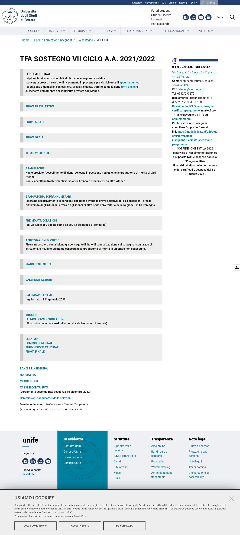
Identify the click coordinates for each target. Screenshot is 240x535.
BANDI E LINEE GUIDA (34, 368)
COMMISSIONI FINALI (39, 343)
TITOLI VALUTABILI (38, 153)
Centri (117, 461)
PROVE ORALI (34, 137)
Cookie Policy (80, 516)
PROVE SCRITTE (36, 122)
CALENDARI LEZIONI (38, 279)
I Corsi (37, 40)
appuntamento (128, 82)
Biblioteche (120, 467)
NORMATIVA (28, 375)
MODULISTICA (29, 381)
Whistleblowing (160, 467)
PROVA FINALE (35, 351)
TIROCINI (31, 315)
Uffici (117, 478)
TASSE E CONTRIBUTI (34, 387)
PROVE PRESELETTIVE (39, 106)
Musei (117, 472)
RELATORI (31, 339)
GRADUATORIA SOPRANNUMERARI (48, 196)
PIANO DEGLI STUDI (38, 264)
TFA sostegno (84, 40)
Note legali (195, 461)
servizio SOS (180, 85)
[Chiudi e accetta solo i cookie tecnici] (231, 498)
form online (128, 86)
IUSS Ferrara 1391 (125, 456)
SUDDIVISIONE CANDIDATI (42, 347)
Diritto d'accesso (199, 446)
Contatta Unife (73, 446)
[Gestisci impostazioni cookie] (237, 268)
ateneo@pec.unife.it (191, 89)
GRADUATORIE (34, 168)
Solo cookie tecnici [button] (35, 525)
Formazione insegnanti (58, 40)
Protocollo (157, 461)
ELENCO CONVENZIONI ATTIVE (45, 319)
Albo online (158, 446)
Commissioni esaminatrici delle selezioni (45, 398)
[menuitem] (33, 31)
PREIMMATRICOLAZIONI (41, 220)
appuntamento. (182, 119)
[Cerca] (232, 17)
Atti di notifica (197, 467)
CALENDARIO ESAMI (39, 295)
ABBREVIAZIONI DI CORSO (42, 240)
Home (25, 40)
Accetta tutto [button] (80, 525)
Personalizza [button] (124, 525)
